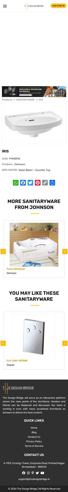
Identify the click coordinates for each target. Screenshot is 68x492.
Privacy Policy (34, 441)
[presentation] (3, 251)
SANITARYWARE (25, 99)
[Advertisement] (34, 48)
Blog (34, 432)
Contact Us (34, 436)
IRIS (41, 99)
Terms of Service (34, 446)
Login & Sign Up (58, 5)
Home (34, 427)
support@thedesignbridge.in (34, 479)
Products (7, 99)
